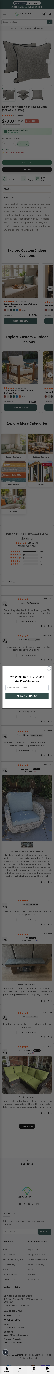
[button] (5, 1352)
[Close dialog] (49, 668)
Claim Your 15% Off (27, 696)
